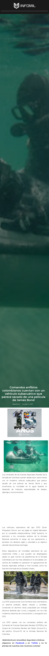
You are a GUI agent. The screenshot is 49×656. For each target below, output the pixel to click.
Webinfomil (16, 404)
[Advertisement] (24, 511)
